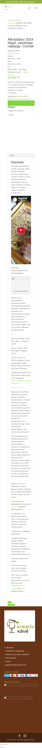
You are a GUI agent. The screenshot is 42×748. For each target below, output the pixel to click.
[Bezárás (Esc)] (8, 744)
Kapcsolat (9, 647)
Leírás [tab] (12, 155)
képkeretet (15, 507)
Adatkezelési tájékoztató (15, 651)
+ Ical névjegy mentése (16, 102)
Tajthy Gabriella (13, 53)
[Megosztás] (5, 744)
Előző (10, 602)
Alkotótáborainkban (18, 586)
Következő (11, 605)
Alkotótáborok (12, 99)
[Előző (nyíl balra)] (1, 747)
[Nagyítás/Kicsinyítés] (1, 744)
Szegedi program (24, 99)
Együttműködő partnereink (16, 665)
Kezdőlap (11, 20)
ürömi (23, 588)
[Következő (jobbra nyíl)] (3, 747)
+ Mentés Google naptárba (17, 104)
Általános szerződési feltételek (17, 654)
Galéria (8, 661)
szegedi (14, 588)
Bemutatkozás (11, 658)
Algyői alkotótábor (22, 96)
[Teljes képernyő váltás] (3, 744)
